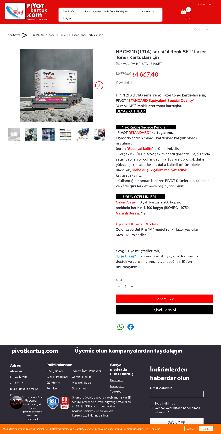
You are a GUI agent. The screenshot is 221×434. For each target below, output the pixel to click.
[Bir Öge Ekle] (132, 286)
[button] (186, 10)
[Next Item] (99, 85)
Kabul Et (206, 428)
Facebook (116, 380)
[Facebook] (130, 327)
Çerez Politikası (82, 377)
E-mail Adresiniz (162, 388)
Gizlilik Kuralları (152, 428)
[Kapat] (217, 428)
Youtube (115, 391)
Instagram (117, 386)
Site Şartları (55, 371)
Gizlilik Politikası (57, 377)
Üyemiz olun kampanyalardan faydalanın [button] (129, 350)
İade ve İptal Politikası (86, 371)
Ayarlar (190, 428)
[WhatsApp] (120, 327)
